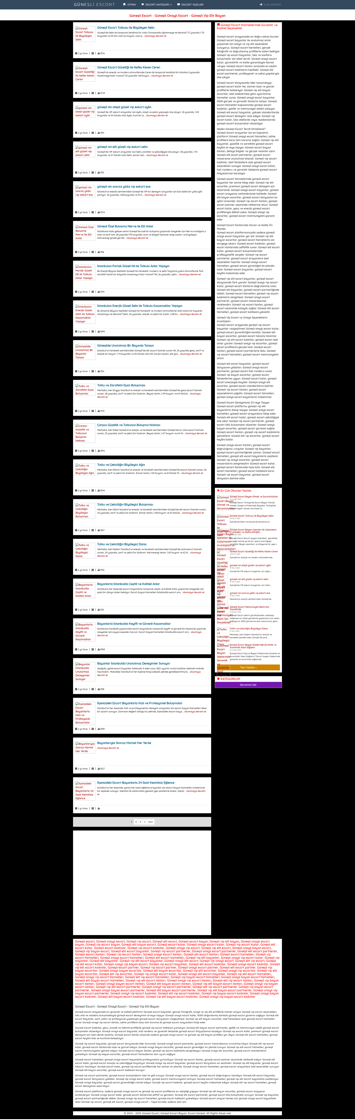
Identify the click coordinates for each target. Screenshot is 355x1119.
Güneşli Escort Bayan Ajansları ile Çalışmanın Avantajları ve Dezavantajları (253, 530)
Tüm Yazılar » (248, 667)
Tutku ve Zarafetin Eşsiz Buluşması (121, 385)
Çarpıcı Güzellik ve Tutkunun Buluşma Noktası (128, 425)
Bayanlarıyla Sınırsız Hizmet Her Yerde (124, 743)
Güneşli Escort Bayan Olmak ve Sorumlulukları (254, 496)
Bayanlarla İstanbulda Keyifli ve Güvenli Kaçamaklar (134, 623)
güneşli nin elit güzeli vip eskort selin (122, 147)
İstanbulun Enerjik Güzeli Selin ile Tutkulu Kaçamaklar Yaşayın (139, 306)
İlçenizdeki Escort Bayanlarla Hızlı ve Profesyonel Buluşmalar (139, 703)
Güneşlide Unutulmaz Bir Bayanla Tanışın (125, 345)
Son (150, 821)
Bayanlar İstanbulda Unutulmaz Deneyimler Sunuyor (133, 663)
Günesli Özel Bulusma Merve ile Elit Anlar (125, 226)
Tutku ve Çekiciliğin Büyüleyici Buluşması (125, 504)
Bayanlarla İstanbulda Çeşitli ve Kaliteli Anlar (128, 584)
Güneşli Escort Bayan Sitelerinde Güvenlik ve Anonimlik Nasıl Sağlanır (253, 646)
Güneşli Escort (95, 4)
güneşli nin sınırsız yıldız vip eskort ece (124, 186)
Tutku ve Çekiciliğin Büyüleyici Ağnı (121, 465)
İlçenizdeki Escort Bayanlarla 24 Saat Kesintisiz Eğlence (135, 782)
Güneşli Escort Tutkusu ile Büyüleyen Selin (125, 27)
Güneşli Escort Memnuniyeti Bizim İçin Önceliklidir (249, 608)
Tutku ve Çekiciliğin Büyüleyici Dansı (122, 544)
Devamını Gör (248, 684)
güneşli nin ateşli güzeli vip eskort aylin (124, 107)
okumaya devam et (155, 35)
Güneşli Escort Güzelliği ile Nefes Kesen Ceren (128, 67)
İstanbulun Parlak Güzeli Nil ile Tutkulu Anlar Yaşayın (133, 266)
